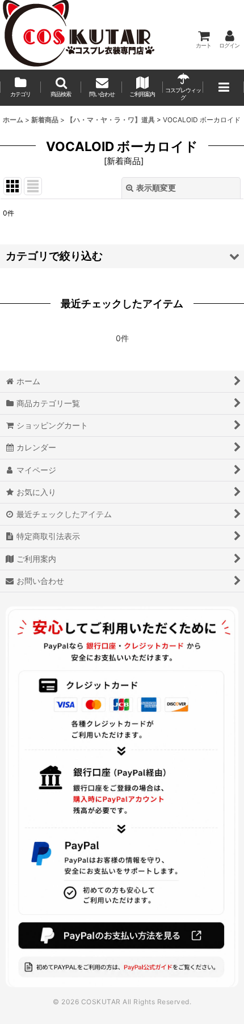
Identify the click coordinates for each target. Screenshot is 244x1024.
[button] (61, 88)
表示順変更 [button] (156, 187)
